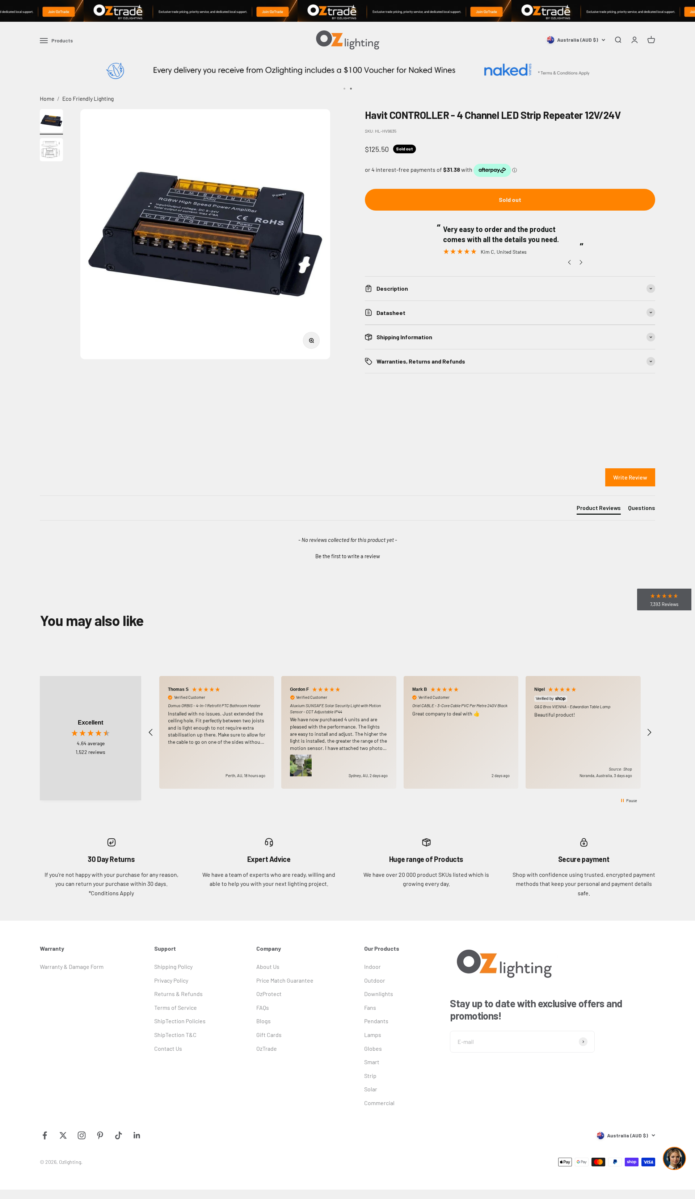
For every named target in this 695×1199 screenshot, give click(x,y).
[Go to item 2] (51, 150)
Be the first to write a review (347, 556)
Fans (370, 1007)
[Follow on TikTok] (118, 1135)
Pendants (376, 1020)
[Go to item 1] (51, 121)
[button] (347, 555)
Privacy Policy (171, 980)
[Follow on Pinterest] (100, 1135)
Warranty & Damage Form (72, 966)
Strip (370, 1075)
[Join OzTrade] (347, 11)
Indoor (372, 966)
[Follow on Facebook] (45, 1135)
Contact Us (168, 1048)
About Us (267, 966)
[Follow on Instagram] (82, 1135)
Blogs (263, 1020)
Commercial (379, 1102)
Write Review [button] (630, 477)
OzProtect (269, 993)
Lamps (372, 1034)
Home (47, 98)
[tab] (599, 509)
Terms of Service (175, 1007)
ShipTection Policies (180, 1020)
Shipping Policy (173, 966)
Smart (371, 1061)
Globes (373, 1048)
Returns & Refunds (178, 993)
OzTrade (266, 1048)
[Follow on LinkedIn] (137, 1135)
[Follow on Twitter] (63, 1135)
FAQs (262, 1007)
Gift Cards (269, 1034)
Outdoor (374, 980)
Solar (370, 1089)
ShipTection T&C (175, 1034)
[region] (400, 732)
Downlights (378, 993)
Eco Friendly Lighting (88, 98)
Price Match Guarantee (284, 980)
